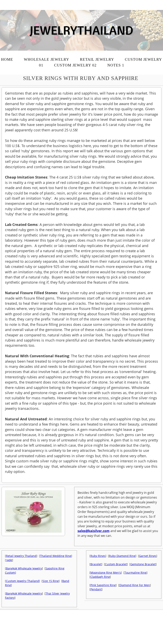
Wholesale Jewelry (46, 59)
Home (7, 59)
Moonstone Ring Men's (105, 572)
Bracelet (95, 564)
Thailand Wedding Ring (55, 556)
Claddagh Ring (100, 577)
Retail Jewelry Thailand (21, 556)
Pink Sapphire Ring (103, 585)
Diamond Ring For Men (134, 585)
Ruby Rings (97, 556)
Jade (9, 560)
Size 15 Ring (51, 581)
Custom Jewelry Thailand (22, 581)
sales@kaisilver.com (94, 531)
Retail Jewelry (97, 59)
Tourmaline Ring (135, 572)
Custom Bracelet (116, 564)
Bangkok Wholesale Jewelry (24, 568)
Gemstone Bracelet (143, 564)
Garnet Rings (147, 556)
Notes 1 (115, 65)
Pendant (96, 589)
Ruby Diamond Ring (122, 556)
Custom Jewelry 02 (75, 65)
